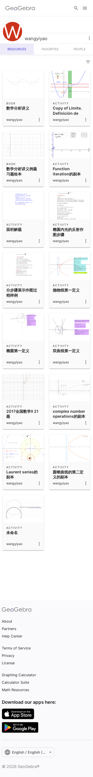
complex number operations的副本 (69, 414)
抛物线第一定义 (66, 290)
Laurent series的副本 (22, 474)
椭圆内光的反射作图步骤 (68, 232)
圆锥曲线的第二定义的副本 (68, 474)
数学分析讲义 (17, 108)
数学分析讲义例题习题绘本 (21, 171)
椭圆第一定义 (17, 350)
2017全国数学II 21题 (22, 414)
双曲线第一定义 (66, 350)
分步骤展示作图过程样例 (21, 292)
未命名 (12, 532)
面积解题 (14, 229)
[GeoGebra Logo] (20, 8)
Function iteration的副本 (67, 171)
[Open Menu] (85, 8)
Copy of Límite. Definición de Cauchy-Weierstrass (67, 116)
